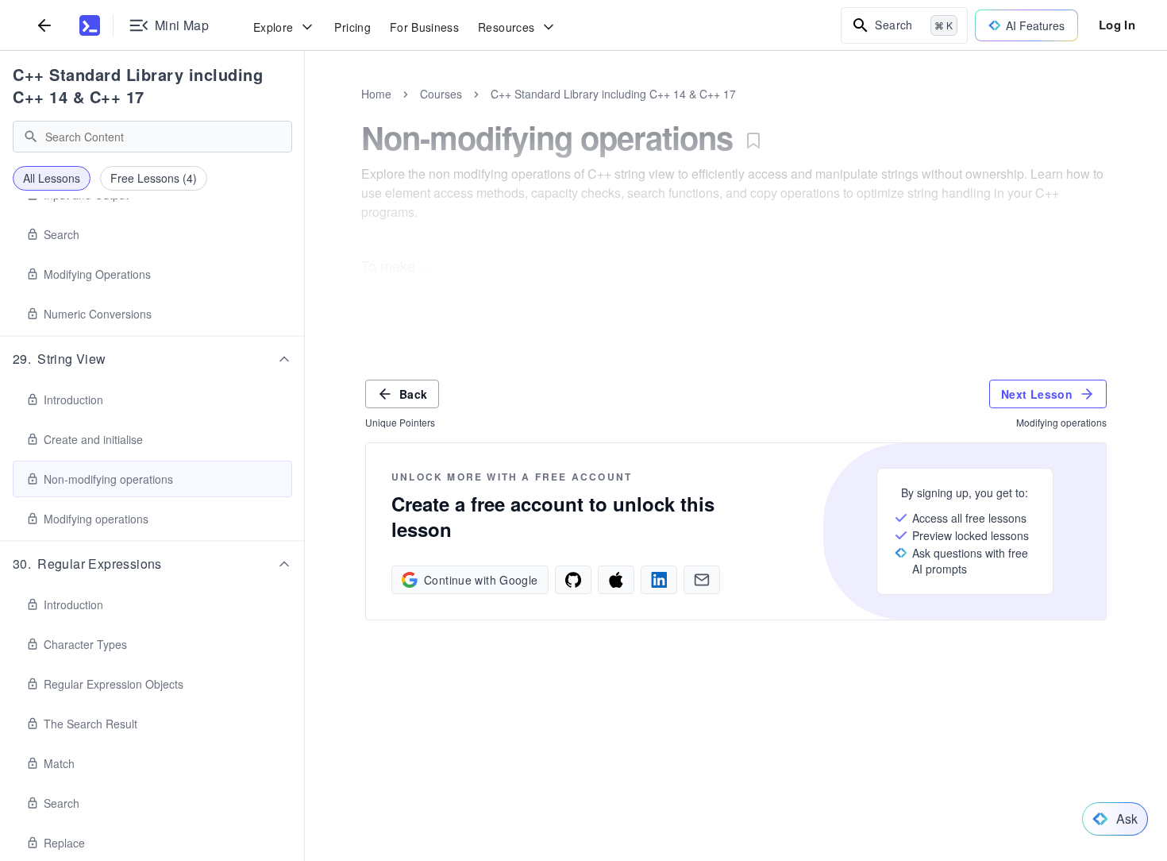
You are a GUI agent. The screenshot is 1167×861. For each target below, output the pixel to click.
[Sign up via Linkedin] (659, 580)
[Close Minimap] (304, 111)
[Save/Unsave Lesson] (753, 140)
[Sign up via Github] (573, 580)
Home (376, 94)
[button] (152, 359)
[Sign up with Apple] (616, 580)
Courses (441, 94)
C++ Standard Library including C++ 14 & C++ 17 (138, 85)
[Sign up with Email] (702, 580)
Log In (1117, 24)
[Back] (44, 25)
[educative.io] (89, 25)
